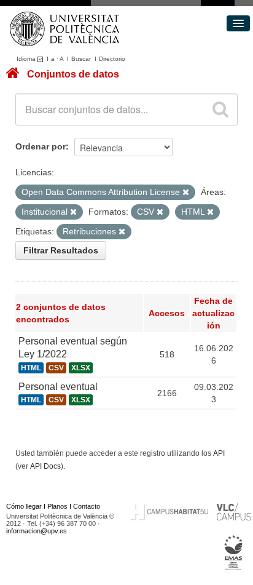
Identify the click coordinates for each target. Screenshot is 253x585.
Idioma (27, 58)
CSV (56, 368)
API (219, 453)
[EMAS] (234, 553)
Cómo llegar (24, 506)
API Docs (45, 466)
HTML (31, 368)
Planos (57, 506)
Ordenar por (40, 146)
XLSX (80, 368)
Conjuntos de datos (73, 74)
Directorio (112, 58)
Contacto (86, 506)
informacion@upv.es (36, 531)
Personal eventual (58, 386)
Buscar (81, 58)
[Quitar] (185, 192)
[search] (220, 109)
